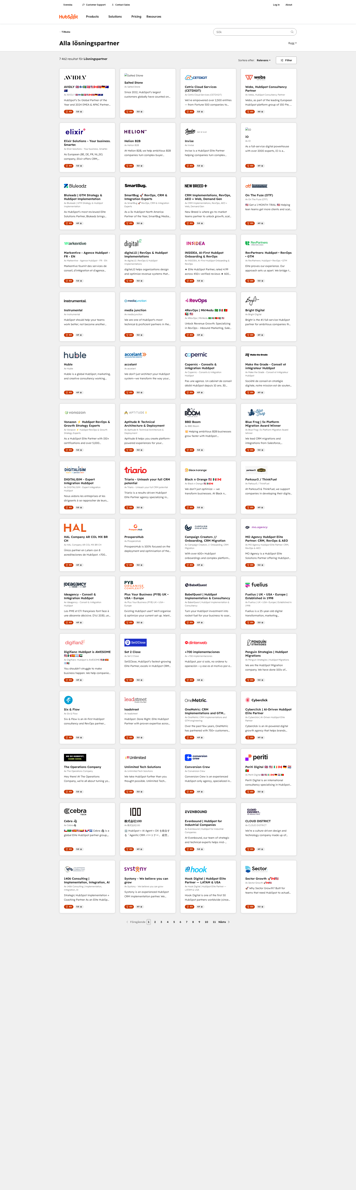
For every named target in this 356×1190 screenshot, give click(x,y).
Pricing (136, 16)
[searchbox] (255, 32)
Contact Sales (122, 5)
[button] (292, 43)
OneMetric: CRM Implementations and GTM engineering (204, 711)
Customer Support (96, 5)
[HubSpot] (68, 16)
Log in (276, 5)
